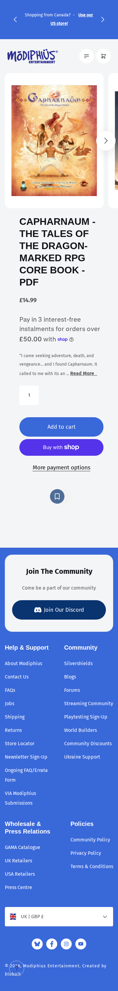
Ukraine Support (82, 757)
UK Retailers (18, 861)
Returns (13, 730)
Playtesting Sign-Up (85, 717)
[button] (15, 19)
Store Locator (19, 743)
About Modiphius (23, 663)
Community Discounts (88, 743)
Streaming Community (88, 703)
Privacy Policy (85, 853)
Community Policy (90, 840)
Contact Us (16, 677)
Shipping (15, 717)
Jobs (9, 703)
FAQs (10, 690)
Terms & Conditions (91, 866)
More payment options (61, 467)
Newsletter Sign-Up (26, 757)
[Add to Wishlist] (61, 496)
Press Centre (18, 887)
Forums (72, 690)
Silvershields (78, 663)
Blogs (70, 677)
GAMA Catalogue (22, 847)
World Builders (80, 730)
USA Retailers (20, 874)
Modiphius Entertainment (51, 966)
